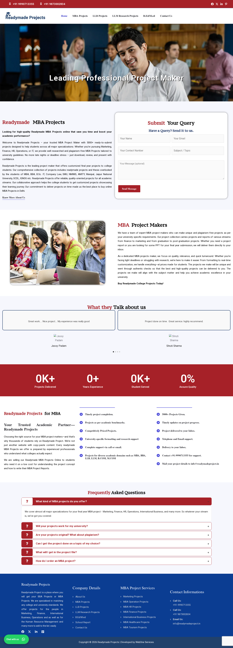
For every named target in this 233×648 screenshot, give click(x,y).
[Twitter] (217, 4)
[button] (3, 62)
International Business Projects (139, 617)
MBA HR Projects (132, 606)
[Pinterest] (226, 4)
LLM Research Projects (125, 16)
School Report (82, 622)
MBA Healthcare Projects (136, 622)
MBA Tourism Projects (135, 627)
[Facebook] (212, 4)
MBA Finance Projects (134, 611)
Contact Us (166, 16)
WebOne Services (145, 642)
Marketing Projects (133, 596)
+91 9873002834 (54, 4)
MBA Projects (80, 16)
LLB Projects (100, 16)
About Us (80, 596)
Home (64, 16)
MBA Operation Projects (135, 601)
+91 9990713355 (23, 4)
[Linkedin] (221, 4)
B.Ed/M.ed (149, 16)
